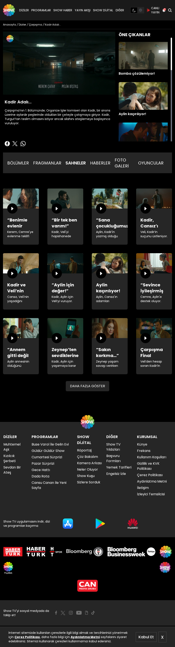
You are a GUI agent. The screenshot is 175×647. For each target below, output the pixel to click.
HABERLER (100, 163)
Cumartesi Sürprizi (47, 457)
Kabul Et (146, 637)
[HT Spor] (56, 551)
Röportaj (84, 450)
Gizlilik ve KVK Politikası (148, 466)
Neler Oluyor (87, 469)
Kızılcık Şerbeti (9, 458)
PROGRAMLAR (41, 10)
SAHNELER (76, 163)
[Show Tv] (9, 10)
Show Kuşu (86, 475)
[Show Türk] (8, 568)
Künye (142, 444)
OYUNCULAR (150, 163)
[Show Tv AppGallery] (133, 523)
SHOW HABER (62, 10)
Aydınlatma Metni (85, 637)
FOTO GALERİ (122, 163)
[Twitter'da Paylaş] (15, 143)
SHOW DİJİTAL (103, 10)
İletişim (143, 487)
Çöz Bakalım (87, 456)
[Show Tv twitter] (63, 613)
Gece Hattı (41, 469)
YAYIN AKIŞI (82, 10)
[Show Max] (166, 568)
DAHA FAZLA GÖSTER (87, 386)
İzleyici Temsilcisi (151, 494)
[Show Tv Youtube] (79, 613)
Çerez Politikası (27, 637)
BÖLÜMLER (18, 163)
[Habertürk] (12, 551)
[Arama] (170, 10)
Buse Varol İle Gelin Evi (50, 444)
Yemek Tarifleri (118, 467)
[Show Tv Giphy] (86, 613)
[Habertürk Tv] (36, 551)
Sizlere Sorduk (88, 482)
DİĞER (120, 10)
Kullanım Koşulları (151, 457)
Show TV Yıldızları (113, 447)
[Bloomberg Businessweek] (131, 551)
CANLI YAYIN (155, 10)
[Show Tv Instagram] (71, 613)
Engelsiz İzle (116, 473)
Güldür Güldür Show (48, 450)
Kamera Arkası (89, 463)
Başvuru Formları (113, 458)
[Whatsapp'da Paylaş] (23, 144)
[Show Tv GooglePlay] (100, 523)
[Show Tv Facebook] (56, 613)
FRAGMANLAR (47, 163)
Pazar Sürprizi (43, 463)
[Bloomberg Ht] (84, 551)
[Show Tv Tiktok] (93, 613)
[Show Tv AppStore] (68, 523)
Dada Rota (40, 476)
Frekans (143, 450)
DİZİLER (24, 10)
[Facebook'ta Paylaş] (7, 143)
